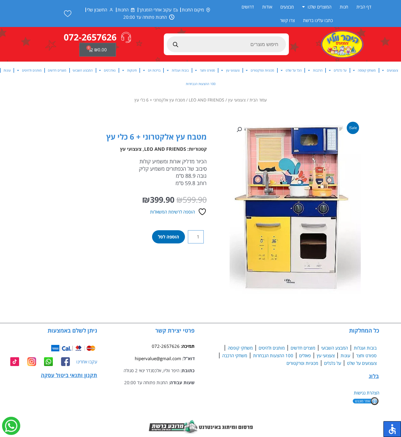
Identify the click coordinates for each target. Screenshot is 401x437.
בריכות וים (154, 70)
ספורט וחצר (207, 70)
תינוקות (132, 70)
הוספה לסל (168, 237)
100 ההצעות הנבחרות (200, 84)
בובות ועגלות (180, 70)
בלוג (374, 376)
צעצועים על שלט (362, 363)
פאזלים (305, 355)
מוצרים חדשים (57, 70)
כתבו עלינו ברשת (318, 20)
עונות (7, 70)
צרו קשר (287, 20)
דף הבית (363, 7)
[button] (239, 129)
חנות (344, 7)
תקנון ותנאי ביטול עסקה (69, 375)
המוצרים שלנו (319, 7)
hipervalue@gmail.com (158, 358)
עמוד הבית (258, 100)
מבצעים (287, 7)
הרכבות (318, 70)
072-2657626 (166, 346)
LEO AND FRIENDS (206, 100)
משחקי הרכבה (234, 355)
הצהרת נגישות (366, 393)
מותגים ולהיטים (32, 70)
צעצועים (392, 70)
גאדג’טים (110, 70)
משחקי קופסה (367, 70)
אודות (267, 7)
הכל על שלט (294, 70)
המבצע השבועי (83, 70)
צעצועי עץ (233, 70)
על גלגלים (340, 70)
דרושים (248, 7)
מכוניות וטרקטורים (262, 70)
